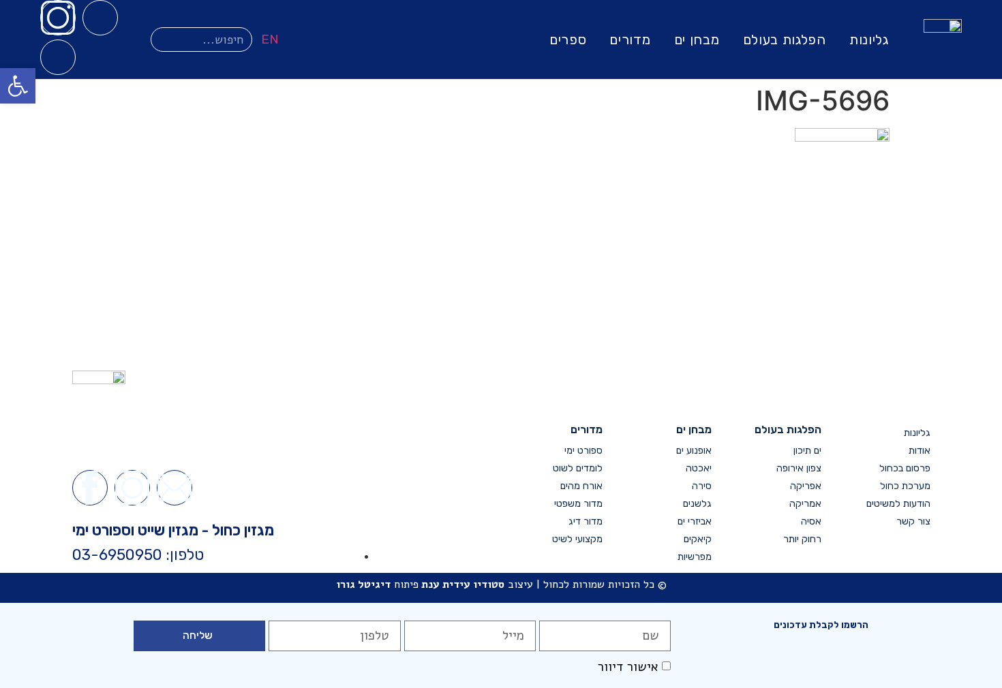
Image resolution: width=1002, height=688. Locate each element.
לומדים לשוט (578, 468)
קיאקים (698, 539)
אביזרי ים (695, 521)
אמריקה (805, 504)
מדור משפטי (578, 504)
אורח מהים (581, 486)
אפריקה (805, 486)
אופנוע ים (694, 450)
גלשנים (697, 504)
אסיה (811, 521)
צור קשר (913, 521)
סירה (702, 486)
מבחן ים (697, 39)
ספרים (568, 39)
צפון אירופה (798, 468)
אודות (919, 450)
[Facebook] (100, 17)
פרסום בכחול (904, 468)
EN (270, 39)
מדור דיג (585, 521)
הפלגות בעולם (784, 39)
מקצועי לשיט (577, 539)
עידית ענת (445, 584)
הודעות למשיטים (898, 504)
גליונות (869, 39)
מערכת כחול (905, 486)
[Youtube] (58, 57)
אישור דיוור (627, 667)
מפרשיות (695, 557)
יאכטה (699, 468)
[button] (17, 86)
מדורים (629, 39)
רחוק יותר (802, 539)
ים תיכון (807, 450)
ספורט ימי (583, 450)
